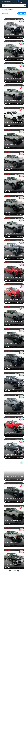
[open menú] (24, 2)
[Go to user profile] (21, 2)
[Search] (25, 5)
